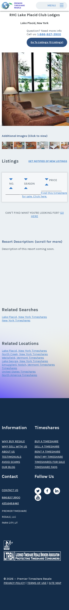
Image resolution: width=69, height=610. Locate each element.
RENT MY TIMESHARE (49, 456)
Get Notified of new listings (47, 161)
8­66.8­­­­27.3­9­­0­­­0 (11, 497)
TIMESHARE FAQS (46, 467)
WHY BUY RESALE (13, 441)
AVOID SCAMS (11, 462)
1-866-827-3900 (49, 34)
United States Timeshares (19, 371)
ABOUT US (8, 451)
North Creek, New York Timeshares (25, 354)
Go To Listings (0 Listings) (47, 42)
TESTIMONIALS (11, 456)
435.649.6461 (10, 503)
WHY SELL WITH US (14, 446)
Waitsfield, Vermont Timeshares (23, 357)
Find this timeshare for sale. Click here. (44, 194)
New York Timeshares (16, 320)
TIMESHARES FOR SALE (50, 462)
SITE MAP (55, 583)
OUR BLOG (8, 467)
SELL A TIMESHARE (47, 446)
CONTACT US (10, 490)
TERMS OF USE (37, 583)
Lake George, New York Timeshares (25, 361)
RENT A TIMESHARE (47, 451)
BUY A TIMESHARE (47, 441)
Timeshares (9, 368)
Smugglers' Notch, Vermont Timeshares (28, 364)
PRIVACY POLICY (14, 583)
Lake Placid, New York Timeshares (24, 317)
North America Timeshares (19, 375)
